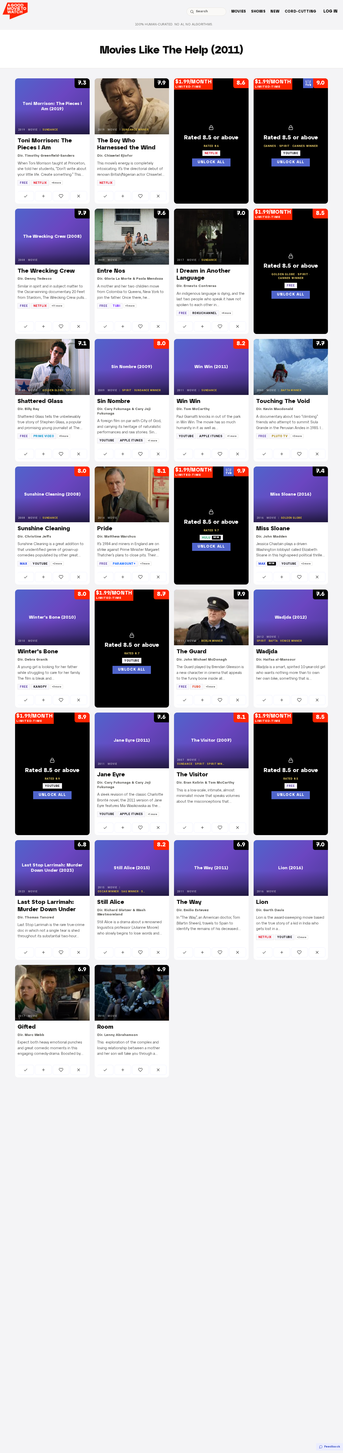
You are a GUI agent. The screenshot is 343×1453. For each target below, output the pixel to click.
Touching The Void (283, 401)
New (274, 11)
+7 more (145, 563)
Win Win (188, 401)
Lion (262, 902)
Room (105, 1027)
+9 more (63, 436)
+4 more (226, 313)
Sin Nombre (113, 401)
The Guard (191, 652)
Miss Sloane (273, 529)
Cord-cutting (300, 11)
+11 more (57, 306)
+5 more (130, 306)
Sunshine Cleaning (44, 529)
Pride (104, 529)
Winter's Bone (38, 652)
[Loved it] (61, 196)
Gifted (27, 1027)
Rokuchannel (204, 313)
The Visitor (192, 775)
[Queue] (43, 196)
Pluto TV (280, 436)
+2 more (57, 563)
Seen (26, 196)
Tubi (116, 306)
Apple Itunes (131, 440)
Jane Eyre (111, 775)
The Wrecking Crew (46, 271)
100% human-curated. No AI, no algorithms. (174, 24)
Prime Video (43, 436)
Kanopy (40, 686)
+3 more (297, 436)
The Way (189, 902)
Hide (78, 196)
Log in (330, 11)
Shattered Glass (40, 401)
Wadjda (266, 652)
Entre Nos (111, 271)
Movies (238, 11)
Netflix (40, 183)
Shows (258, 11)
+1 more (152, 440)
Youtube (106, 440)
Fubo (196, 686)
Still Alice (110, 902)
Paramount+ (124, 563)
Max (23, 563)
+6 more (56, 183)
